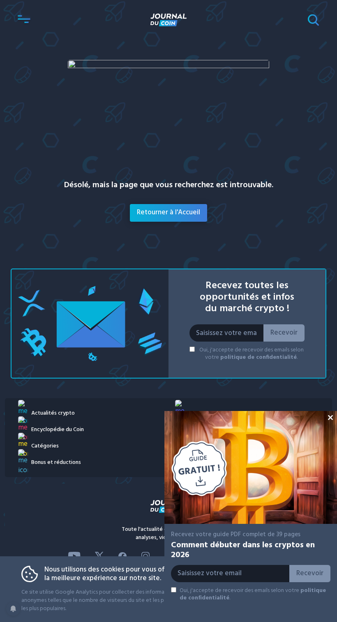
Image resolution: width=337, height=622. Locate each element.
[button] (24, 20)
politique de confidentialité (258, 357)
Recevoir (284, 332)
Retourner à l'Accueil (168, 212)
